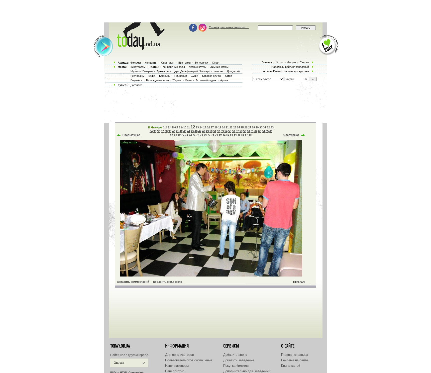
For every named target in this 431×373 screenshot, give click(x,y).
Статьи (304, 62)
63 (259, 131)
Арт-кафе (163, 71)
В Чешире (155, 127)
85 (238, 134)
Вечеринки (201, 62)
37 (162, 131)
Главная (267, 62)
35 (154, 131)
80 (220, 134)
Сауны (177, 80)
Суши (194, 75)
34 (151, 131)
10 (184, 127)
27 (249, 127)
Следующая (291, 134)
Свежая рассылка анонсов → (229, 27)
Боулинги (136, 80)
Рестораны (137, 75)
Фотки (279, 62)
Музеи (134, 71)
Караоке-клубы (211, 75)
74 (197, 134)
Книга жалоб (290, 366)
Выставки (184, 62)
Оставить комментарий (133, 281)
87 (246, 134)
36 (158, 131)
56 (233, 131)
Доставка (136, 85)
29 (257, 127)
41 (177, 131)
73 (194, 134)
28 (253, 127)
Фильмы (135, 62)
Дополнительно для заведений (246, 371)
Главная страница (294, 355)
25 (242, 127)
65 (267, 131)
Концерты (151, 62)
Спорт (216, 62)
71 (186, 134)
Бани (188, 80)
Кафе (151, 75)
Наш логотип (174, 371)
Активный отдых (206, 80)
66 (270, 131)
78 (212, 134)
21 (227, 127)
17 (212, 127)
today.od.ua (120, 346)
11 (188, 127)
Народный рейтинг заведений (290, 66)
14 (201, 127)
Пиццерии (180, 75)
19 (219, 127)
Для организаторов (179, 355)
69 (179, 134)
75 (201, 134)
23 (234, 127)
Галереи (147, 71)
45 (192, 131)
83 (231, 134)
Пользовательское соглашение (188, 360)
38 (166, 131)
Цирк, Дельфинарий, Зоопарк (191, 71)
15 (204, 127)
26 (245, 127)
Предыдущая (131, 134)
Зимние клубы (219, 66)
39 (169, 131)
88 (250, 134)
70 (182, 134)
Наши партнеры (177, 366)
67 (171, 134)
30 (260, 127)
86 (242, 134)
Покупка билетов (236, 366)
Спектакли (167, 62)
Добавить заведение (238, 360)
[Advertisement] (215, 11)
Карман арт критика (296, 71)
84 (235, 134)
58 (240, 131)
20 (223, 127)
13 (197, 127)
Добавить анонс (235, 355)
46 (196, 131)
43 (184, 131)
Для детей (233, 71)
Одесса (119, 363)
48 (203, 131)
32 (268, 127)
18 (216, 127)
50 (211, 131)
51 (214, 131)
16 (208, 127)
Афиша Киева (272, 71)
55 (229, 131)
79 (216, 134)
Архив (224, 80)
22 (230, 127)
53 (222, 131)
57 (237, 131)
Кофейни (164, 75)
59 (244, 131)
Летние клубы (197, 66)
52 (218, 131)
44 (188, 131)
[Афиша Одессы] (140, 48)
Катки (228, 75)
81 (223, 134)
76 (205, 134)
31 (264, 127)
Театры (154, 66)
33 (272, 127)
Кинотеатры (137, 66)
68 (175, 134)
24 (238, 127)
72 (190, 134)
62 (255, 131)
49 (207, 131)
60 (248, 131)
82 (227, 134)
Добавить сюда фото (167, 281)
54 (225, 131)
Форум (291, 62)
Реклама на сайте (294, 360)
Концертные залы (174, 66)
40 (173, 131)
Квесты (218, 71)
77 (209, 134)
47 (199, 131)
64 (263, 131)
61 (252, 131)
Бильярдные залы (157, 80)
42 (181, 131)
